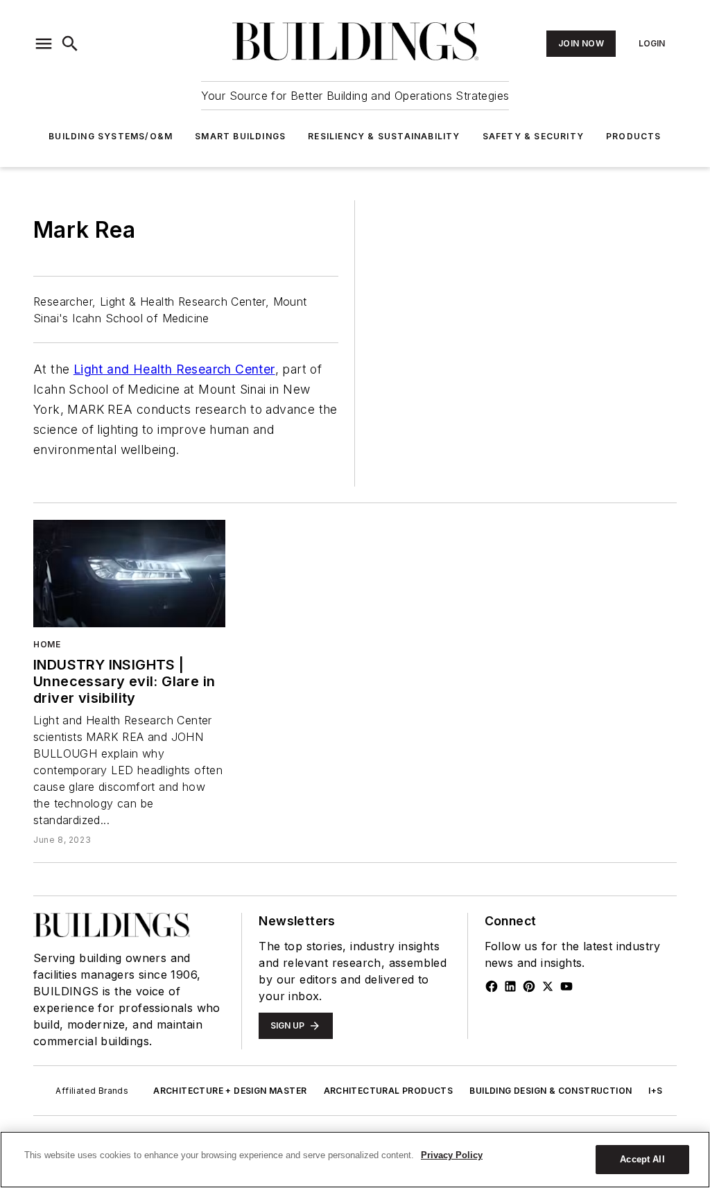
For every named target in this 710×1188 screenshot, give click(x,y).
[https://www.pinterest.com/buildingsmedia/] (529, 986)
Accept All (642, 1159)
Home (46, 644)
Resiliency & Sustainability (384, 136)
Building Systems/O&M (111, 136)
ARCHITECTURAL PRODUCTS (388, 1090)
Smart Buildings (240, 136)
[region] (355, 1159)
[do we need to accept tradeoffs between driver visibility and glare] (129, 573)
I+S (655, 1090)
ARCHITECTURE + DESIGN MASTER (229, 1090)
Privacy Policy (452, 1155)
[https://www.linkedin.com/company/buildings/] (510, 986)
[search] (70, 43)
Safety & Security (533, 136)
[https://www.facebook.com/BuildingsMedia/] (492, 986)
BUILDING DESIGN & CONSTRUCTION (550, 1090)
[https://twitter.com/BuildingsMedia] (548, 986)
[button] (43, 43)
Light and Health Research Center (174, 369)
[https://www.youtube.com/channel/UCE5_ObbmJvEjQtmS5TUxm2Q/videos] (566, 986)
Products (633, 136)
